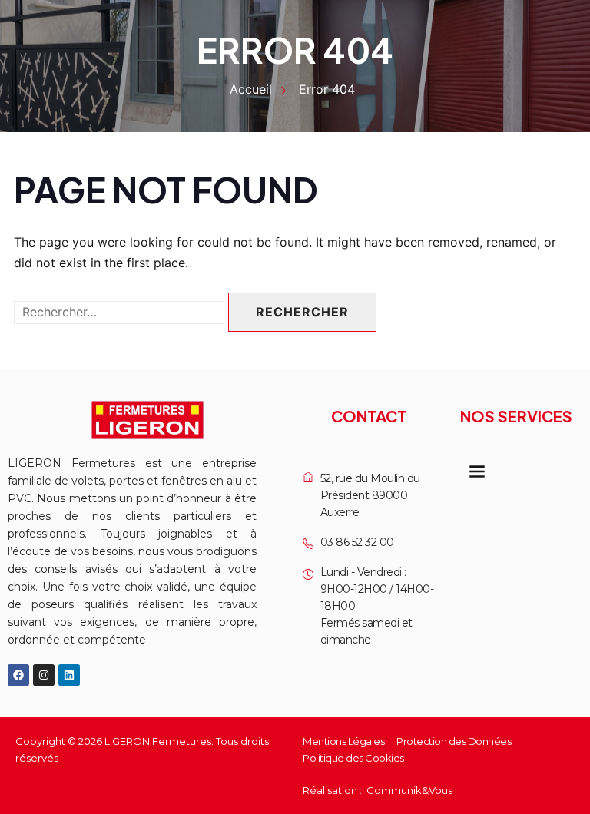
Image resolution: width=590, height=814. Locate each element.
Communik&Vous (409, 790)
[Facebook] (18, 675)
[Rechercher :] (119, 312)
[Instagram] (44, 675)
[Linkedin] (69, 675)
